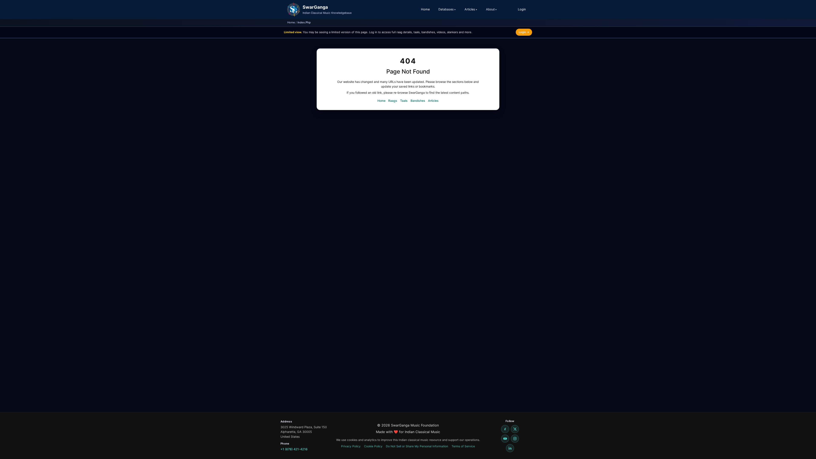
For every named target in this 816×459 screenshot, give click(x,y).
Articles (433, 100)
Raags (392, 100)
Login (522, 9)
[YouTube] (505, 439)
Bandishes (418, 100)
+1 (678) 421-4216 (293, 449)
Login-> (524, 32)
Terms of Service (463, 446)
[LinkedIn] (510, 448)
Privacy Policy (351, 446)
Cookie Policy (373, 446)
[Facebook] (505, 429)
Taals (404, 100)
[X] (515, 429)
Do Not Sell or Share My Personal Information (417, 446)
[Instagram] (515, 439)
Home (425, 9)
